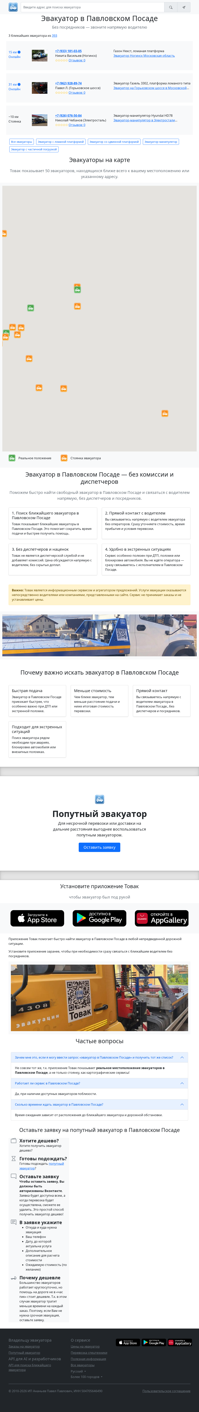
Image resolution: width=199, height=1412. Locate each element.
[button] (77, 290)
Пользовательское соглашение (166, 1391)
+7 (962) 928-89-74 (68, 83)
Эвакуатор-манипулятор (161, 142)
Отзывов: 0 (77, 60)
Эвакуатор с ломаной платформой (61, 142)
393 (54, 35)
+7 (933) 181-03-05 (68, 51)
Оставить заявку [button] (99, 847)
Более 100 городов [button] (85, 1377)
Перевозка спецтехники (89, 1353)
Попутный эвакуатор (24, 1353)
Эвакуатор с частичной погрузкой (34, 149)
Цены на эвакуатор (85, 1346)
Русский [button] (77, 1371)
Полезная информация (88, 1359)
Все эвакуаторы (21, 142)
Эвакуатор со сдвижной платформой (114, 142)
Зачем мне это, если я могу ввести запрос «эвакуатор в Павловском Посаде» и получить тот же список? (94, 1057)
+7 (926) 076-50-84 (68, 115)
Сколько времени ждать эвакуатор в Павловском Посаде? (59, 1104)
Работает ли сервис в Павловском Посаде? (47, 1083)
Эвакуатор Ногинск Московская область (144, 55)
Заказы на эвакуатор (24, 1346)
